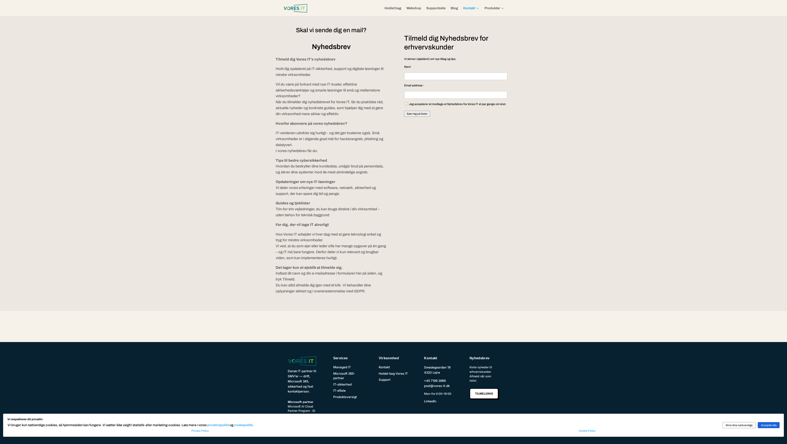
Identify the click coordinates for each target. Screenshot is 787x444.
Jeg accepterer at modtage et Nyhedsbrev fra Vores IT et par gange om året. (457, 104)
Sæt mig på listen (417, 113)
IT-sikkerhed (342, 384)
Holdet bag (392, 8)
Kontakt (469, 8)
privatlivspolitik (218, 425)
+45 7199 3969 (435, 381)
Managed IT (342, 367)
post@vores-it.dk (437, 386)
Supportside (436, 8)
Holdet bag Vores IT (393, 373)
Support (384, 380)
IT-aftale (339, 391)
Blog (454, 8)
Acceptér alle (769, 425)
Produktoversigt (345, 397)
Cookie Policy (587, 430)
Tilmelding (484, 393)
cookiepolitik (243, 425)
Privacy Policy (200, 430)
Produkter (492, 8)
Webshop (413, 8)
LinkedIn (430, 401)
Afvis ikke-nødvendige (739, 425)
